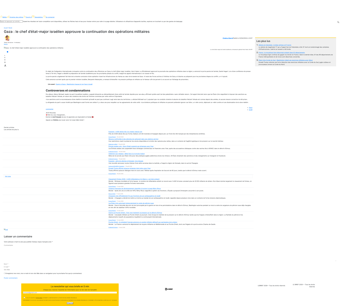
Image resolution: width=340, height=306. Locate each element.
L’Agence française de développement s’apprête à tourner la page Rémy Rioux (135, 188)
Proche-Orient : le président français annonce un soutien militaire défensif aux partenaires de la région (143, 222)
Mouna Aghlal (112, 193)
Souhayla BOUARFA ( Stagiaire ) (116, 166)
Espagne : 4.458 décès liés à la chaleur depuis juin (125, 132)
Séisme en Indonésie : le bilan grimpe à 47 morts (275, 45)
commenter (49, 109)
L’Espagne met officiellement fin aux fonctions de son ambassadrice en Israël (134, 196)
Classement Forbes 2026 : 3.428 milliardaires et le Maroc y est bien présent (134, 179)
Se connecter (50, 17)
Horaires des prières (16, 17)
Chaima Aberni (228, 38)
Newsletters (39, 17)
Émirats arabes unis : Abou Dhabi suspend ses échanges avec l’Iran (131, 146)
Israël (250, 110)
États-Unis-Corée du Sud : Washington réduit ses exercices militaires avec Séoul (286, 60)
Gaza (250, 107)
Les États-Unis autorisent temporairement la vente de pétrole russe (131, 203)
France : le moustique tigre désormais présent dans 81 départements (282, 52)
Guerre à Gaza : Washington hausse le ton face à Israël (74, 84)
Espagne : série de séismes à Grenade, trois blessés (126, 161)
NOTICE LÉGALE (39, 297)
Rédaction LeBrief (113, 144)
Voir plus (8, 176)
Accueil (6, 27)
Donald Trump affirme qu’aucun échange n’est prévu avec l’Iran (130, 168)
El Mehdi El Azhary (113, 151)
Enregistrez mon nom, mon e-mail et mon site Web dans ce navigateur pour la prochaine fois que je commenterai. (43, 273)
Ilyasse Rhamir (112, 137)
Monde (10, 27)
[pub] (6, 229)
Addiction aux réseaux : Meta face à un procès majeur (127, 154)
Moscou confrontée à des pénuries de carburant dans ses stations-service (133, 139)
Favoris (29, 17)
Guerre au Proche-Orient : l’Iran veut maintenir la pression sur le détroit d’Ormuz (135, 213)
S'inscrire (70, 303)
